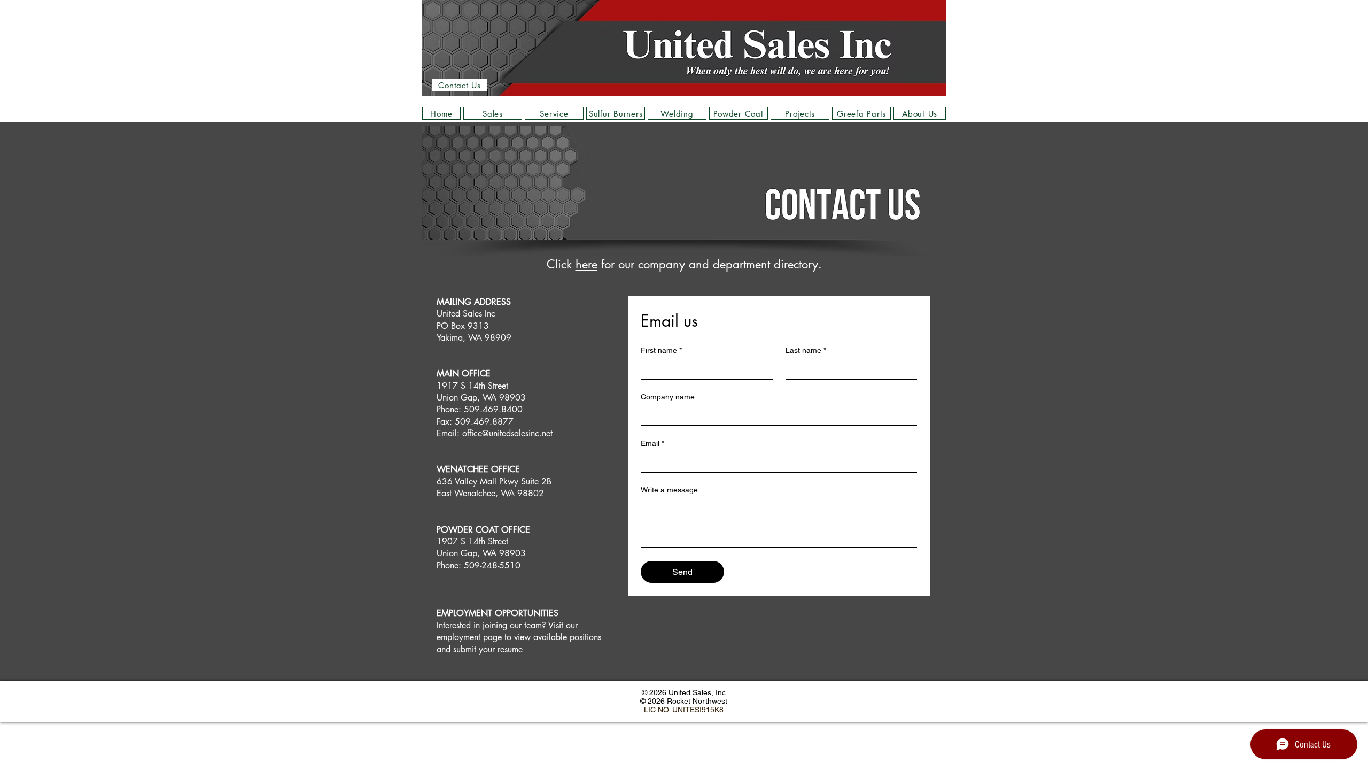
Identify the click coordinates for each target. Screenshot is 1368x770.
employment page (469, 637)
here (586, 264)
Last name (806, 350)
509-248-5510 (492, 565)
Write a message (669, 490)
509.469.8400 (493, 409)
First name (661, 350)
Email (652, 443)
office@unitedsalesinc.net (507, 433)
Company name (668, 396)
